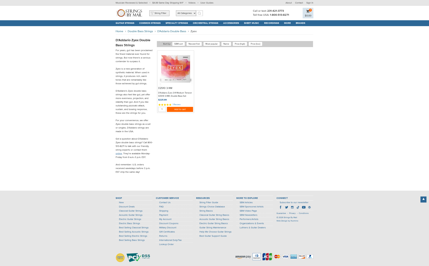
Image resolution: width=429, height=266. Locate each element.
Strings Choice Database (212, 207)
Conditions (304, 213)
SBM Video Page (248, 211)
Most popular (211, 44)
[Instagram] (292, 208)
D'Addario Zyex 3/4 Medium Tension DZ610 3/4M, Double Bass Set (175, 94)
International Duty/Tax (170, 240)
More (287, 23)
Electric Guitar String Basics (213, 223)
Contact (299, 3)
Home (119, 31)
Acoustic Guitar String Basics (214, 219)
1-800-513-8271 (279, 15)
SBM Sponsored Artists (252, 207)
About (289, 3)
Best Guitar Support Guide (213, 236)
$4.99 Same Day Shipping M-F (167, 3)
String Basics (206, 211)
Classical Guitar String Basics (214, 215)
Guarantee (281, 213)
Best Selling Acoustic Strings (134, 232)
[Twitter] (286, 208)
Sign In (309, 3)
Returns (163, 236)
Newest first (194, 44)
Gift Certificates (167, 232)
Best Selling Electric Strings (133, 236)
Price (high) (240, 44)
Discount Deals (127, 207)
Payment (163, 215)
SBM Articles (246, 202)
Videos (192, 3)
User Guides (206, 3)
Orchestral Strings (205, 23)
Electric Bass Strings (129, 223)
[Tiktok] (297, 208)
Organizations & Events (252, 223)
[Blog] (309, 208)
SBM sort (178, 44)
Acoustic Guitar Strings (131, 215)
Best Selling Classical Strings (134, 227)
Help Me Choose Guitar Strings (215, 232)
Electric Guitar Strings (130, 219)
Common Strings (150, 23)
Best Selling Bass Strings (132, 240)
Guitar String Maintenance (212, 227)
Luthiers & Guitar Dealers (253, 227)
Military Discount (167, 227)
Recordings (271, 23)
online (119, 153)
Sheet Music (251, 23)
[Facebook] (280, 208)
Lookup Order (166, 244)
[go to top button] (423, 199)
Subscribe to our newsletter (294, 202)
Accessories (231, 23)
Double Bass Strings (140, 31)
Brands (300, 23)
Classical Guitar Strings (131, 211)
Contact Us (165, 202)
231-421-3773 (275, 11)
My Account (165, 219)
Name (226, 44)
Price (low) (255, 44)
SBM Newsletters (248, 215)
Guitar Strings (125, 23)
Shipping (163, 211)
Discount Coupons (168, 223)
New (121, 202)
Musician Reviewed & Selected (131, 3)
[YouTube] (303, 208)
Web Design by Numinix (287, 221)
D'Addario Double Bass (171, 31)
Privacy (292, 213)
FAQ (161, 207)
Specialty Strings (177, 23)
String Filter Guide (208, 202)
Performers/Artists (249, 219)
